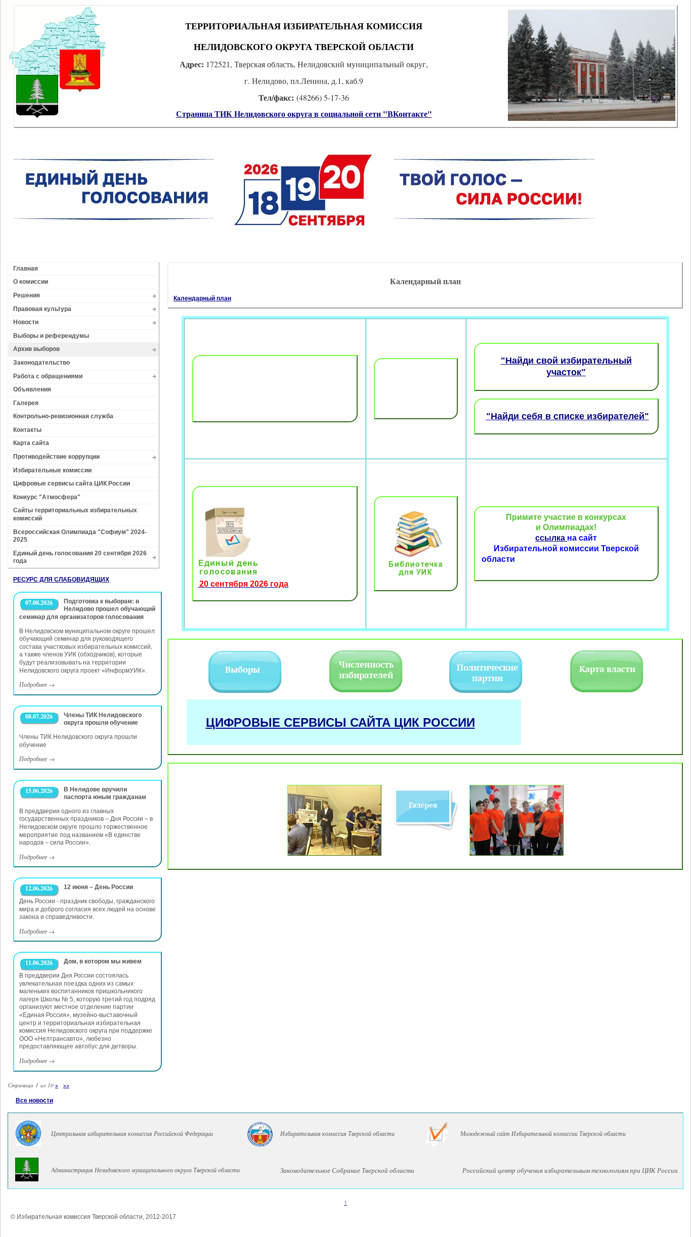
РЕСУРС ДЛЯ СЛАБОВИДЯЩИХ (61, 579)
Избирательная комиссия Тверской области (337, 1133)
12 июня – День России (98, 887)
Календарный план (202, 298)
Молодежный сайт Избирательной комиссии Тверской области (543, 1133)
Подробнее (33, 684)
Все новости (34, 1100)
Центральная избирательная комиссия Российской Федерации (132, 1133)
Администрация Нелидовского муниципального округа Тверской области (145, 1170)
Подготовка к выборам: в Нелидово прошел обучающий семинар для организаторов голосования (87, 609)
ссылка (551, 538)
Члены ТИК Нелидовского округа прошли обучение (103, 719)
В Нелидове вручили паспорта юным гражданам (105, 793)
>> (66, 1085)
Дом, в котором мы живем (103, 961)
